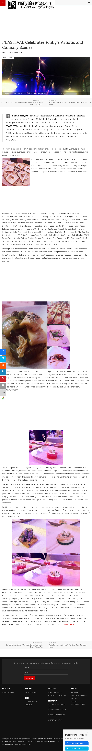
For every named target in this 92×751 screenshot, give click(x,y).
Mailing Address (8, 692)
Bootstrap (5, 741)
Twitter (74, 695)
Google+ (83, 695)
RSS (83, 704)
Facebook (74, 692)
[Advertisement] (46, 22)
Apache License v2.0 (52, 741)
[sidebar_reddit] (3, 366)
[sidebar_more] (3, 392)
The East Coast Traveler (57, 705)
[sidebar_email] (3, 386)
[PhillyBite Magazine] (31, 3)
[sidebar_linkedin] (3, 372)
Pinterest (74, 698)
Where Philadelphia (55, 720)
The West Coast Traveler (57, 710)
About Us (28, 705)
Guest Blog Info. (54, 692)
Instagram (75, 704)
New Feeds (62, 695)
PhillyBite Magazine (45, 738)
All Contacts (30, 702)
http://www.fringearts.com (69, 624)
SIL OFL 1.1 (27, 744)
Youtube (74, 701)
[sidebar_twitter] (3, 359)
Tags (27, 693)
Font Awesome (7, 744)
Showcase (52, 695)
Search (34, 693)
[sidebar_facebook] (3, 352)
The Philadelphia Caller (56, 715)
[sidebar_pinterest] (3, 379)
